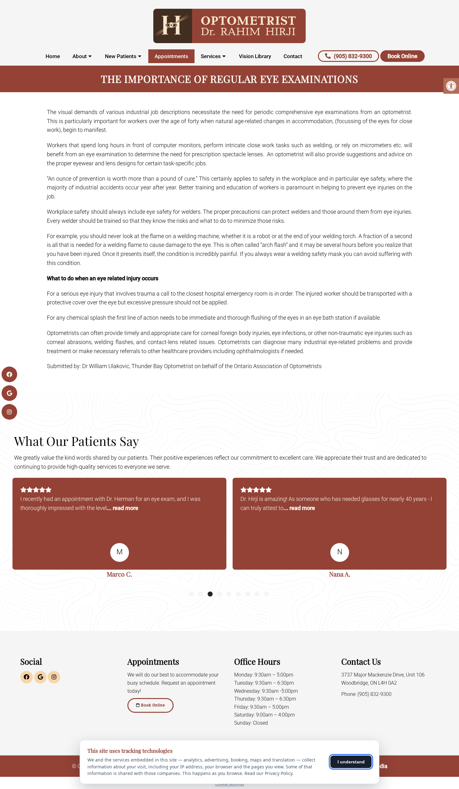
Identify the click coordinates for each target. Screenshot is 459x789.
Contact (293, 56)
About (79, 56)
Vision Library (255, 56)
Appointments (171, 56)
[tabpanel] (119, 530)
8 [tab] (256, 594)
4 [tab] (219, 594)
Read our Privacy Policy (268, 773)
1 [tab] (191, 594)
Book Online (402, 56)
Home (53, 56)
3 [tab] (210, 594)
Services (211, 56)
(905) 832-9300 (353, 56)
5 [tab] (228, 594)
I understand (351, 761)
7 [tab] (247, 594)
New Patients (120, 56)
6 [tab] (238, 594)
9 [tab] (266, 594)
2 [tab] (200, 594)
